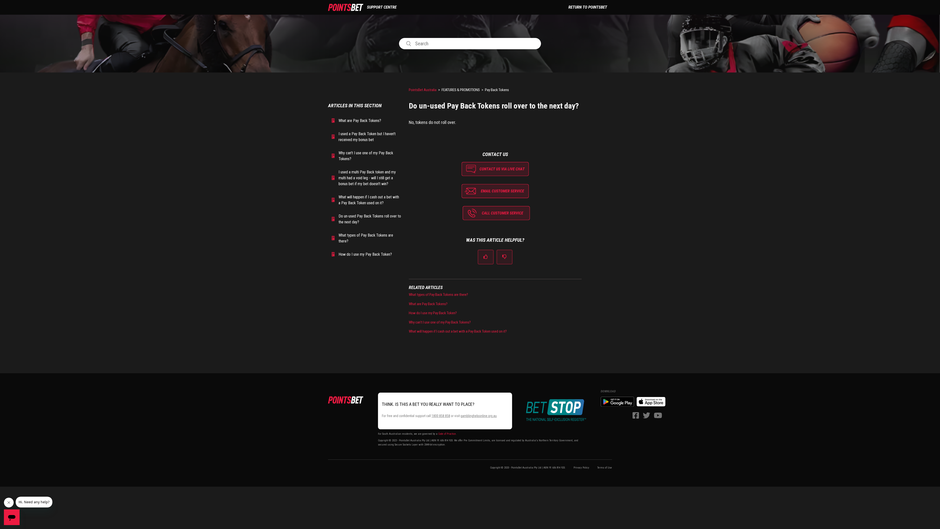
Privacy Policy (581, 467)
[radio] (486, 257)
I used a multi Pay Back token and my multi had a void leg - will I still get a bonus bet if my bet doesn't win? (367, 178)
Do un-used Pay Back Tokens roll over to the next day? (370, 219)
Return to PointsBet (587, 7)
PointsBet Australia (422, 90)
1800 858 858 (441, 416)
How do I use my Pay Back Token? (365, 254)
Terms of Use (604, 467)
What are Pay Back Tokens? (360, 120)
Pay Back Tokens (497, 90)
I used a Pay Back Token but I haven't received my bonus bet (367, 137)
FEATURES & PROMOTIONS (461, 90)
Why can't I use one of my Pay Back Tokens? (366, 156)
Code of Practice (447, 433)
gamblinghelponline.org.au (478, 416)
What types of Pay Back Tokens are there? (366, 238)
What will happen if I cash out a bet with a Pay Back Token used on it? (369, 200)
